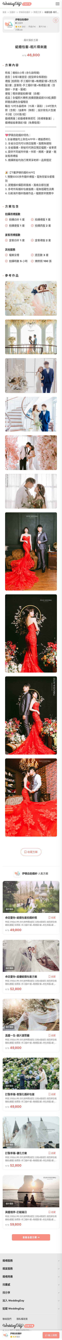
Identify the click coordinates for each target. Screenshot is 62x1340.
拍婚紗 (12, 12)
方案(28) (19, 30)
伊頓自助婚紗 (24, 12)
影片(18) (42, 26)
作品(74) (32, 26)
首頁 (4, 12)
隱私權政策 (22, 1318)
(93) (23, 26)
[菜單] (57, 4)
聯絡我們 (7, 1318)
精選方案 (37, 12)
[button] (31, 1260)
